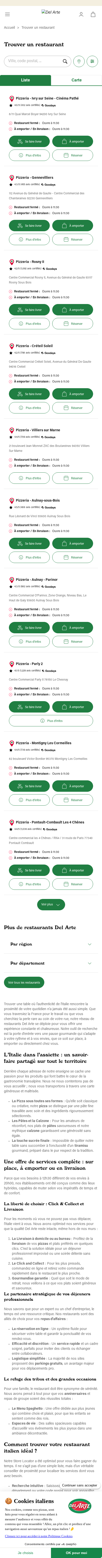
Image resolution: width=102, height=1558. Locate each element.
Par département (27, 963)
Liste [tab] (25, 80)
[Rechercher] (65, 61)
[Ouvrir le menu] (7, 14)
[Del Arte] (51, 14)
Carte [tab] (77, 80)
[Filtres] (92, 61)
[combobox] (31, 61)
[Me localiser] (79, 61)
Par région (21, 943)
